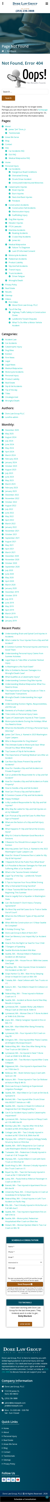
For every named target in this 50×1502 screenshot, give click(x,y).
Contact (8, 144)
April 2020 (9, 581)
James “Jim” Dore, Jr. (17, 129)
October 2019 (11, 595)
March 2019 (10, 613)
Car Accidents (14, 169)
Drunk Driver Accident (21, 179)
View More (25, 1324)
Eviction (8, 354)
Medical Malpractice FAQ (19, 158)
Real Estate (10, 288)
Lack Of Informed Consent (23, 251)
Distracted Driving (20, 175)
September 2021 (12, 538)
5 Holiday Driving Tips (14, 929)
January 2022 (11, 527)
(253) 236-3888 (25, 10)
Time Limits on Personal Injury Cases (21, 714)
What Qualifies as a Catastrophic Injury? (22, 677)
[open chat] (46, 1498)
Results (8, 292)
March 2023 (10, 484)
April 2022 (9, 520)
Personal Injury (12, 166)
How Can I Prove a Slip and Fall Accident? (22, 791)
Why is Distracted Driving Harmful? (20, 886)
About (8, 126)
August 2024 (10, 437)
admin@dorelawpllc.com (15, 1403)
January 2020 (11, 588)
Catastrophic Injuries (18, 187)
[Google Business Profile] (8, 1480)
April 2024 (9, 451)
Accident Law (10, 339)
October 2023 (11, 466)
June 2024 (9, 444)
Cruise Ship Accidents (21, 236)
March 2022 (10, 523)
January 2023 (11, 491)
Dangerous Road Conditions (24, 172)
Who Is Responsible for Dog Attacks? (21, 741)
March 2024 (10, 455)
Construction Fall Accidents (24, 208)
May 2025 (9, 433)
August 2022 (10, 505)
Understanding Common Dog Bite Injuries (23, 680)
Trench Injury (15, 269)
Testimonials (14, 133)
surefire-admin (11, 417)
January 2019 (11, 620)
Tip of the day (11, 390)
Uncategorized (11, 397)
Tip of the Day (15, 309)
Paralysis (16, 200)
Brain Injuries (18, 190)
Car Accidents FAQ (16, 151)
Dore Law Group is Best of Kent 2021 (21, 933)
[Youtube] (18, 1480)
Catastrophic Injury (13, 346)
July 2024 (9, 441)
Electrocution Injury (20, 211)
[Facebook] (4, 1480)
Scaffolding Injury (19, 215)
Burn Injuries (18, 193)
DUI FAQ (12, 154)
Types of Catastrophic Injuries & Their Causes (25, 717)
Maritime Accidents (17, 230)
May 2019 (9, 606)
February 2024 (11, 459)
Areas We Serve (12, 137)
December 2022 (12, 495)
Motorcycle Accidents (18, 255)
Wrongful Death (16, 280)
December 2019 (12, 592)
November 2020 (12, 559)
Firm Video (13, 302)
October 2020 (11, 563)
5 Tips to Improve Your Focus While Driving (24, 882)
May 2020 (9, 577)
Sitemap (8, 295)
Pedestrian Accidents (18, 259)
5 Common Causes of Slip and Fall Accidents (24, 795)
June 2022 (9, 512)
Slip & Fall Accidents (13, 386)
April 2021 (9, 548)
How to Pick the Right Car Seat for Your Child (24, 943)
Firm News (9, 357)
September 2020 (12, 566)
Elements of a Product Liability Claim (21, 710)
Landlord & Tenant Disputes (24, 319)
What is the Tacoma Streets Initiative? (21, 872)
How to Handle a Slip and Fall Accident (21, 788)
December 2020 (12, 556)
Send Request (24, 1284)
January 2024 (11, 462)
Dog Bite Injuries (16, 219)
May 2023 (9, 480)
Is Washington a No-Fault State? (19, 666)
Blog (7, 140)
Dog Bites (9, 350)
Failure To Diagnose (21, 247)
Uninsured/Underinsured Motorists (27, 182)
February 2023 (11, 487)
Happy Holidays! (12, 799)
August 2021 (10, 541)
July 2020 (9, 570)
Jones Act (16, 240)
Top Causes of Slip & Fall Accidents (20, 751)
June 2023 (9, 477)
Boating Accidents (20, 233)
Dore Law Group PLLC (15, 413)
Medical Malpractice (17, 244)
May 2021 (9, 545)
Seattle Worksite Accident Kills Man (20, 950)
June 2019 (9, 602)
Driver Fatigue (18, 276)
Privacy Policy (11, 284)
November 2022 (12, 498)
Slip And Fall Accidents (18, 266)
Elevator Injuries (16, 223)
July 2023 (9, 473)
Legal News (10, 364)
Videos (8, 299)
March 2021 (10, 552)
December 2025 (12, 430)
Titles (7, 393)
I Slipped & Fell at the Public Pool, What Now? (24, 862)
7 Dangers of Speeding (15, 946)
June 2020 (9, 574)
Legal (7, 361)
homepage (43, 109)
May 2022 (9, 516)
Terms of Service (28, 1280)
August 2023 (10, 469)
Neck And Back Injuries (22, 197)
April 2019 (9, 610)
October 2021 (11, 534)
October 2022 (11, 502)
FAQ (7, 148)
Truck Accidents (15, 273)
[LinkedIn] (13, 1480)
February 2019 (11, 617)
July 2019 (9, 599)
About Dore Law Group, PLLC (25, 305)
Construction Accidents (19, 205)
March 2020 (10, 584)
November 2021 (12, 530)
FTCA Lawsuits (15, 226)
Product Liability (16, 262)
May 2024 (9, 448)
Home (7, 162)
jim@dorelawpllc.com (14, 1405)
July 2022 (9, 509)
